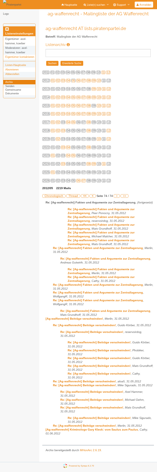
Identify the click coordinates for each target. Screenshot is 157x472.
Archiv (9, 82)
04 (68, 80)
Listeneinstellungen (19, 33)
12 (108, 72)
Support (121, 5)
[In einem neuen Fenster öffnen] (68, 44)
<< (84, 196)
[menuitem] (69, 4)
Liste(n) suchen (95, 5)
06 (78, 80)
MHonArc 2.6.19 (90, 450)
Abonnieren (12, 69)
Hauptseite (70, 5)
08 (88, 80)
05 (73, 80)
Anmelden (145, 5)
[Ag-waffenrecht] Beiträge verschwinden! (74, 318)
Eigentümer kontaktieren (19, 56)
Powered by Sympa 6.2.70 (81, 465)
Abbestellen (12, 74)
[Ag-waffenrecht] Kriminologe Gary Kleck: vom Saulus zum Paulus (92, 429)
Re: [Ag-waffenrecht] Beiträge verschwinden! (84, 325)
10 (99, 80)
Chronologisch (54, 196)
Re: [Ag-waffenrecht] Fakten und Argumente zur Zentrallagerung (98, 248)
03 (63, 80)
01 (53, 80)
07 (83, 80)
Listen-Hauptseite (15, 65)
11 (103, 72)
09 (93, 80)
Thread (73, 196)
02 (58, 80)
